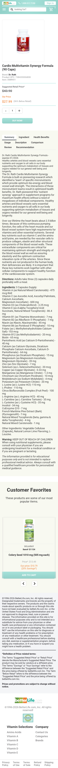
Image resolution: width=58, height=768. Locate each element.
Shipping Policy (48, 763)
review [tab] (8, 147)
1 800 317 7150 (28, 3)
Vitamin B (12, 740)
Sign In (50, 3)
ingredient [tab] (24, 137)
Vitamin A (12, 736)
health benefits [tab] (41, 137)
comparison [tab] (37, 142)
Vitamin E (12, 752)
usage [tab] (7, 142)
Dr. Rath (12, 74)
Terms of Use (16, 763)
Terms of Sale (26, 763)
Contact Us (41, 732)
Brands (39, 740)
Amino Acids (14, 732)
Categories (41, 736)
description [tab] (21, 142)
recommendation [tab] (25, 147)
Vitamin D (12, 748)
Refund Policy (37, 763)
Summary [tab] (9, 137)
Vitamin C (12, 744)
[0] (51, 9)
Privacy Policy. (6, 763)
